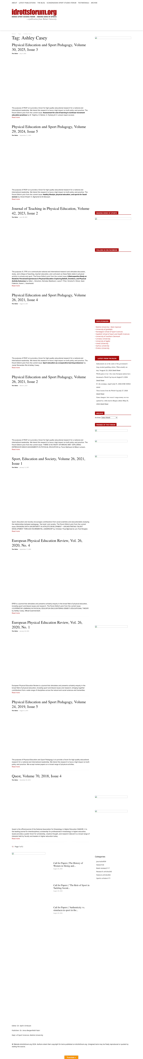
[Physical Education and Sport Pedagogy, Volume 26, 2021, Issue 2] (51, 412)
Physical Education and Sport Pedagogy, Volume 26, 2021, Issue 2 (49, 379)
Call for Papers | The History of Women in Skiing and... (68, 864)
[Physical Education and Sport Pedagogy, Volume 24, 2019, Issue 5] (51, 735)
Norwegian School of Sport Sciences (109, 332)
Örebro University (102, 348)
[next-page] (14, 847)
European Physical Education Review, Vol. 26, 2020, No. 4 (47, 543)
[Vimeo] (127, 3)
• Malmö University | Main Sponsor (108, 327)
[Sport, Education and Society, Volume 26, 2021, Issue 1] (51, 494)
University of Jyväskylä (104, 329)
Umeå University (102, 343)
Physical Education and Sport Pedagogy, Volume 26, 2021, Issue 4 (49, 297)
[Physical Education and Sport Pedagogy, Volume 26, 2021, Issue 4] (51, 331)
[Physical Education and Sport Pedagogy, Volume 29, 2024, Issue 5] (51, 162)
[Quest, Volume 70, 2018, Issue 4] (51, 804)
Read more (16, 117)
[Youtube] (130, 3)
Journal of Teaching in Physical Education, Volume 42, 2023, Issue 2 (50, 211)
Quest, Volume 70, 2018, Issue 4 (36, 775)
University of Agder (103, 341)
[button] (100, 3)
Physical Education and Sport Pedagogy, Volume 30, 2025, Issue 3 (49, 47)
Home (14, 34)
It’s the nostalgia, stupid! (104, 384)
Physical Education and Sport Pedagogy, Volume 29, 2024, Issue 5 (49, 129)
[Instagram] (122, 3)
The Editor (15, 53)
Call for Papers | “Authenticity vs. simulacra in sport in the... (69, 909)
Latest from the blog (107, 358)
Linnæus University (103, 339)
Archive (98, 417)
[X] (125, 3)
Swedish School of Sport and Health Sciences (113, 334)
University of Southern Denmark (108, 336)
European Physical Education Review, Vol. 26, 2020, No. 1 (47, 625)
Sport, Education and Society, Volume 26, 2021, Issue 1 (48, 461)
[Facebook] (119, 3)
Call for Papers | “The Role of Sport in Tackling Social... (71, 886)
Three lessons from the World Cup (107, 390)
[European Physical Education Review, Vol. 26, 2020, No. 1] (51, 658)
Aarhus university (102, 346)
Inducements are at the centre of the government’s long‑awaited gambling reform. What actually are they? (112, 367)
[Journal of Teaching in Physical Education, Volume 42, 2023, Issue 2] (51, 244)
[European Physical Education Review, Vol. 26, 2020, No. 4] (51, 576)
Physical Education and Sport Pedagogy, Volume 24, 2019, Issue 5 (49, 704)
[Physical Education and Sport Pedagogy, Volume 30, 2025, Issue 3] (51, 80)
